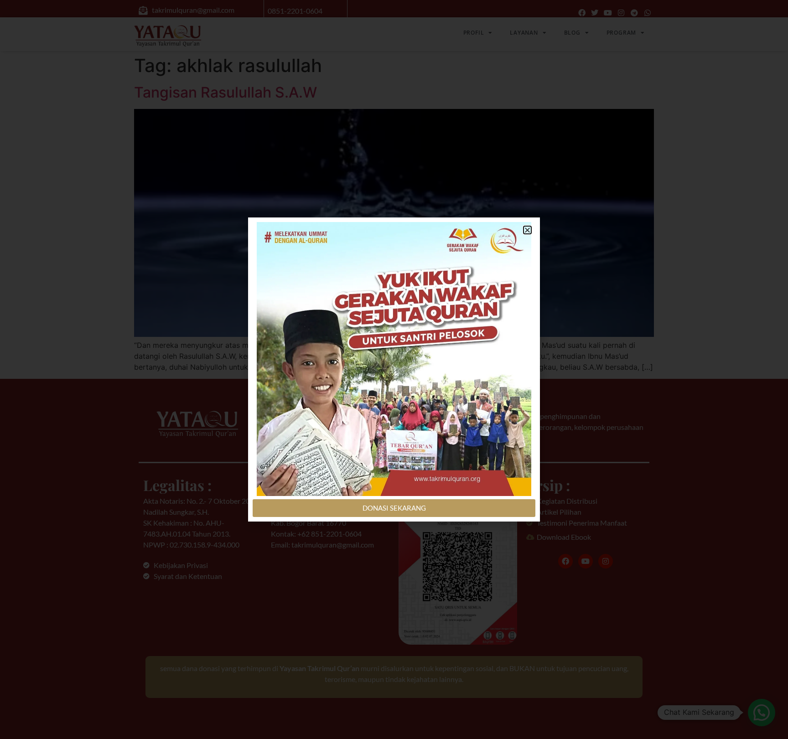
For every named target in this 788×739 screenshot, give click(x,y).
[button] (527, 230)
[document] (394, 369)
